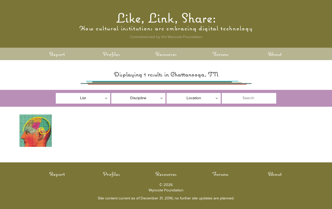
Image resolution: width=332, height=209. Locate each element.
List (83, 98)
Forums (220, 54)
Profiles (111, 54)
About (275, 54)
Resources (166, 54)
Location (193, 98)
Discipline (138, 98)
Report (57, 54)
